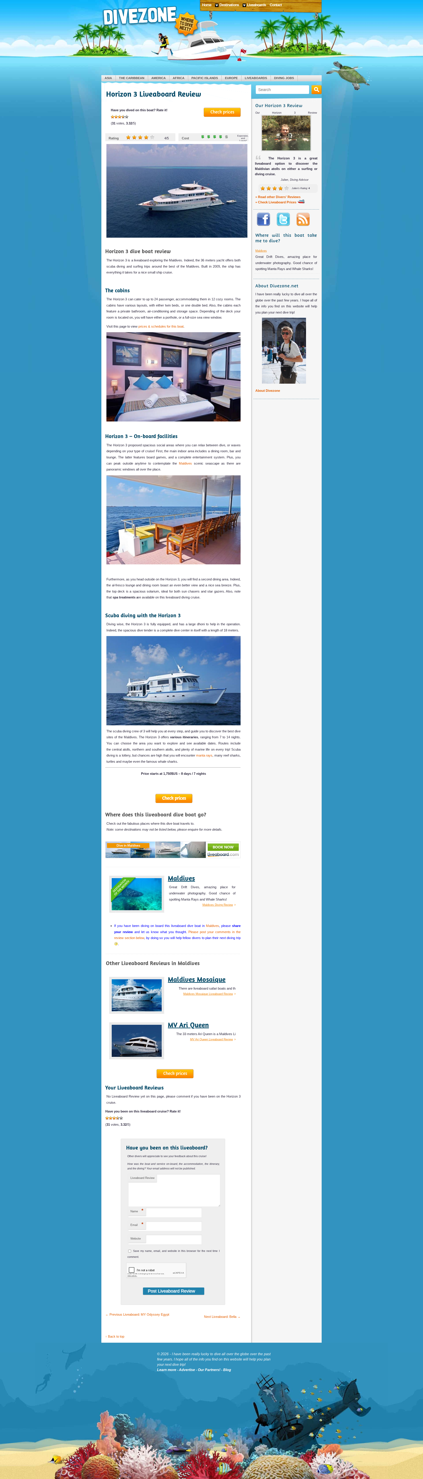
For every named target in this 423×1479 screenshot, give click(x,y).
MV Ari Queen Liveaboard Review (211, 1039)
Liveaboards (256, 78)
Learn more (166, 1370)
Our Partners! (209, 1370)
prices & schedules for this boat (161, 326)
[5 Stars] (126, 117)
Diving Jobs (284, 78)
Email (136, 1224)
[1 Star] (112, 117)
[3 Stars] (119, 117)
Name (136, 1210)
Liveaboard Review (142, 1178)
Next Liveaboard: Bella (222, 1317)
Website (135, 1238)
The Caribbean (131, 78)
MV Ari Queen (188, 1025)
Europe (231, 78)
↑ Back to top (114, 1336)
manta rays (204, 755)
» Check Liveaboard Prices (276, 202)
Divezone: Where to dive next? (150, 22)
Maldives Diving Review (217, 904)
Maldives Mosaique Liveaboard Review (208, 994)
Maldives (186, 463)
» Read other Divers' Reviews (278, 197)
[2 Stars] (116, 117)
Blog (227, 1370)
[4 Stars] (123, 117)
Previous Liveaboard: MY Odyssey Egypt (137, 1314)
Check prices (222, 112)
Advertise (187, 1370)
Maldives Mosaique (197, 979)
